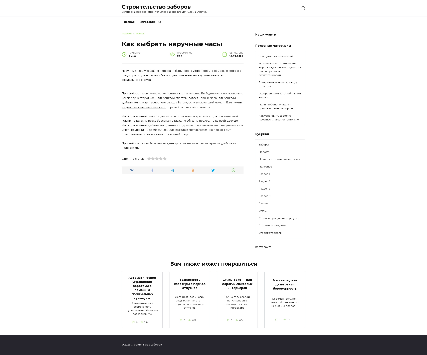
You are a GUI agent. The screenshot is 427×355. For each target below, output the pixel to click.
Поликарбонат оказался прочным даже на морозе (276, 106)
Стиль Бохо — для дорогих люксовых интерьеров (237, 284)
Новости (264, 151)
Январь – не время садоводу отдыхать (278, 84)
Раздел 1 (264, 173)
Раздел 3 (265, 188)
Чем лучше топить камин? (276, 56)
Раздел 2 (265, 181)
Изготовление (150, 22)
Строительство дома (272, 225)
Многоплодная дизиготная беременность (285, 284)
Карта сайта (263, 247)
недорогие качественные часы (144, 107)
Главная (129, 22)
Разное (263, 203)
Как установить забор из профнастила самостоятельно (279, 117)
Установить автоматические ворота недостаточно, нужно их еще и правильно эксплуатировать (280, 69)
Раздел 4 (265, 196)
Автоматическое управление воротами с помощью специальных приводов (142, 288)
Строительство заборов (156, 7)
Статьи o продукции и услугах (279, 218)
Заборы (264, 144)
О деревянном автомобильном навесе (280, 95)
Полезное (265, 166)
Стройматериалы (270, 232)
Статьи (263, 210)
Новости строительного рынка (279, 159)
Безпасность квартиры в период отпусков (189, 284)
